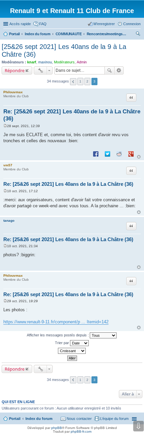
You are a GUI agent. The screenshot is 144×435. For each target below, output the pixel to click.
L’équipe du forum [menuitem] (114, 419)
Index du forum (39, 419)
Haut (139, 157)
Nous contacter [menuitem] (79, 419)
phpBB (56, 428)
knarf (31, 62)
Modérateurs (64, 62)
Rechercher (109, 70)
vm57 (7, 165)
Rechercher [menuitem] (138, 34)
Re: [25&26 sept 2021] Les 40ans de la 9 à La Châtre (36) (68, 184)
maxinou (45, 62)
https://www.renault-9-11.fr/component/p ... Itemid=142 (56, 321)
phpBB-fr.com (81, 431)
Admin (82, 62)
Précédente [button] (73, 81)
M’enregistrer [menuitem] (104, 24)
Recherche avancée (119, 70)
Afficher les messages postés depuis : (58, 335)
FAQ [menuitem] (43, 24)
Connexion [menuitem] (132, 24)
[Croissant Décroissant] (72, 351)
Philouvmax (13, 92)
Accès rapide (20, 24)
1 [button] (80, 81)
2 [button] (87, 81)
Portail (14, 34)
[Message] (5, 126)
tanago (8, 220)
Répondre (14, 70)
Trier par (62, 343)
